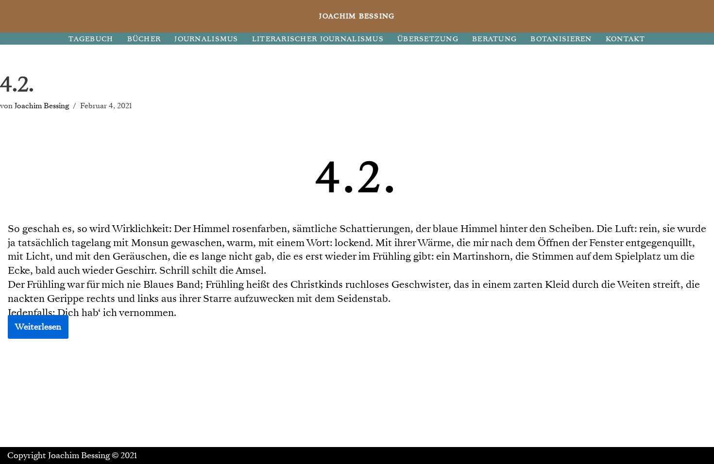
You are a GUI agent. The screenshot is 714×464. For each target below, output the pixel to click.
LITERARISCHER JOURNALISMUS (318, 39)
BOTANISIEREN (561, 39)
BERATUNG (494, 39)
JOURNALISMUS (206, 39)
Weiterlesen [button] (38, 326)
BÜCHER (144, 39)
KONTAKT (626, 39)
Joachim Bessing (42, 105)
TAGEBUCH (90, 39)
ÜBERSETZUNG (428, 39)
